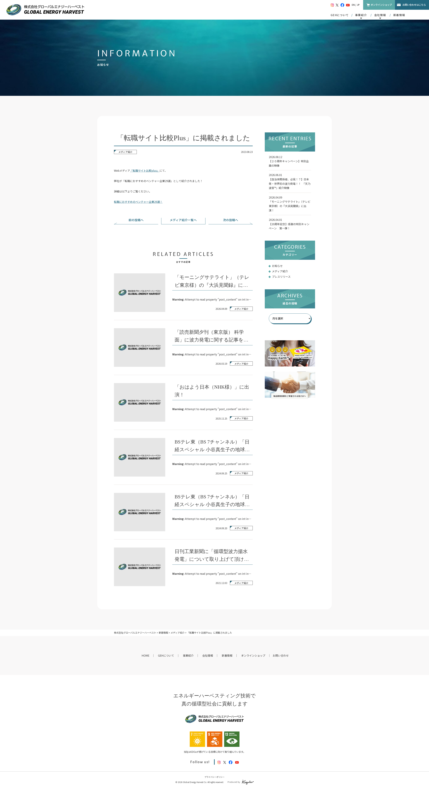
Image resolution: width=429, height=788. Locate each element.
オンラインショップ (381, 4)
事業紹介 (188, 655)
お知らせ (277, 266)
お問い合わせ (281, 655)
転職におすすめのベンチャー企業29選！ (138, 202)
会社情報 (207, 655)
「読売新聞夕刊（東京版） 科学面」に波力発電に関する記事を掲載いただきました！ (211, 339)
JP (358, 4)
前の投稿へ (136, 220)
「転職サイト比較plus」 (145, 170)
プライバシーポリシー (214, 776)
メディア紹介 (125, 152)
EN (353, 4)
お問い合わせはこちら (414, 4)
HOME (145, 655)
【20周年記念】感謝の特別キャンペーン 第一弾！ (289, 226)
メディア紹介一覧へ (183, 220)
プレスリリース (281, 277)
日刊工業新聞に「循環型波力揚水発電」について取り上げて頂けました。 (212, 559)
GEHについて (340, 15)
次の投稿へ (230, 220)
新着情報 (399, 15)
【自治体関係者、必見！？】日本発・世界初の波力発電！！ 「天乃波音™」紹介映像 (289, 183)
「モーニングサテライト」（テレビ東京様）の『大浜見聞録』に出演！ (212, 285)
